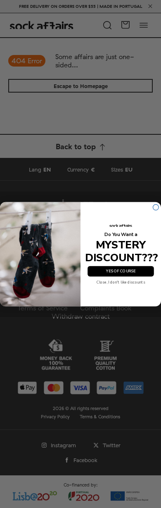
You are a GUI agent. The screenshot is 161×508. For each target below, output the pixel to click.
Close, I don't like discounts (121, 282)
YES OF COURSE (120, 271)
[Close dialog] (156, 207)
